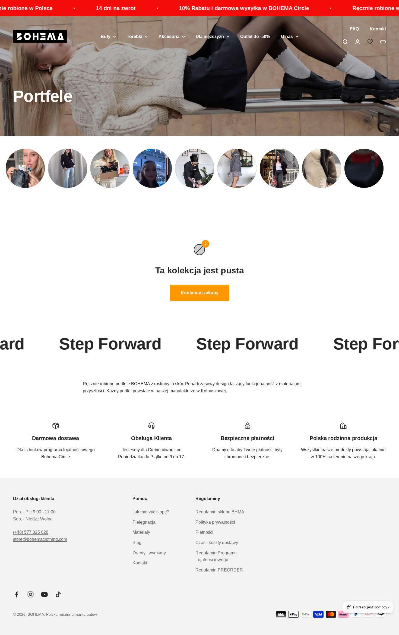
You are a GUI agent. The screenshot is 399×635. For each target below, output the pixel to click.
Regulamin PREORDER (219, 570)
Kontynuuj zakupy (199, 292)
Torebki (134, 36)
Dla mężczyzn (210, 36)
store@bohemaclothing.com (40, 539)
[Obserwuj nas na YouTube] (44, 594)
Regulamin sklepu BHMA (219, 512)
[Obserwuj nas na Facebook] (16, 594)
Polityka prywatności (215, 522)
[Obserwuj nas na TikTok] (58, 594)
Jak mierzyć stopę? (150, 512)
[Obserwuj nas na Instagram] (30, 594)
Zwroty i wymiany (149, 553)
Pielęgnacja (144, 522)
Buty (105, 36)
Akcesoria (169, 36)
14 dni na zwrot (270, 8)
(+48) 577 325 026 (30, 532)
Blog (136, 542)
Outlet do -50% (255, 36)
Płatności (204, 532)
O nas (287, 36)
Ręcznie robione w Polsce (173, 8)
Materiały (141, 532)
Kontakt (378, 29)
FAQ (354, 29)
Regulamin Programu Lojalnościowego (216, 556)
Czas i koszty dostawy (216, 542)
